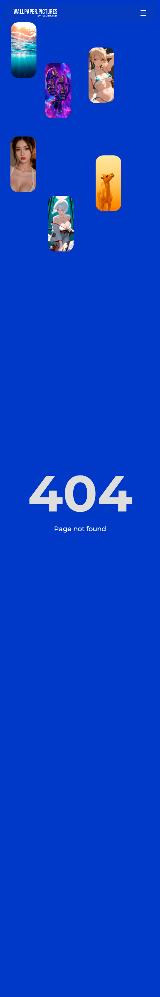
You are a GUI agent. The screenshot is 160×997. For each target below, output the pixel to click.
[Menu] (143, 13)
